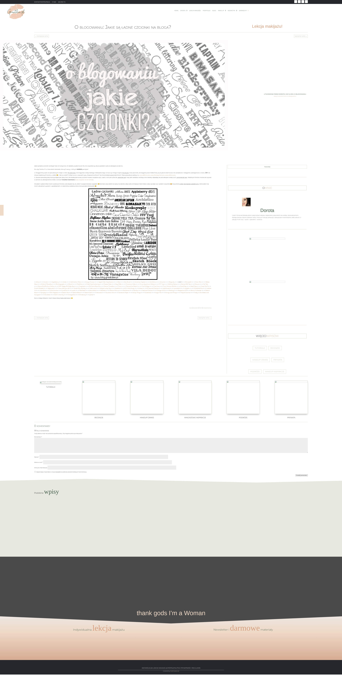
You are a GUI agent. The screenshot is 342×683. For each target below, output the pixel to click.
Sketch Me (65, 292)
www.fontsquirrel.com (157, 175)
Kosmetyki (231, 10)
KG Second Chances (152, 288)
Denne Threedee (109, 286)
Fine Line (156, 286)
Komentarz (38, 437)
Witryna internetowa (40, 467)
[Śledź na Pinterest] (302, 1)
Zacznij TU (61, 2)
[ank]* (91, 295)
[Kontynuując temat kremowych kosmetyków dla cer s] (19, 572)
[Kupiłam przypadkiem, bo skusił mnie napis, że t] (209, 576)
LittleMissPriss (198, 288)
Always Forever (90, 282)
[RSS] (0, 682)
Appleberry (55, 282)
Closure (196, 284)
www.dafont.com (144, 175)
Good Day (183, 286)
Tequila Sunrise (185, 292)
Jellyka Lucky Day (105, 288)
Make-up (221, 10)
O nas (54, 2)
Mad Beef (82, 290)
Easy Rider (118, 284)
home (176, 10)
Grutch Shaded (39, 288)
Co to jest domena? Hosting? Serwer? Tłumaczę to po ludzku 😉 (171, 523)
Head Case (193, 286)
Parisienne (126, 290)
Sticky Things (136, 292)
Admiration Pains (75, 282)
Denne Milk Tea (186, 284)
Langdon (187, 288)
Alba (118, 282)
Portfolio (206, 10)
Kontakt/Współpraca (42, 2)
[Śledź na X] (299, 1)
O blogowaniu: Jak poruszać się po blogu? (171, 539)
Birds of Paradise (46, 284)
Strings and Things (171, 292)
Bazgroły (172, 282)
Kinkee (140, 288)
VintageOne (71, 295)
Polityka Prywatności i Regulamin (187, 668)
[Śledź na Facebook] (295, 1)
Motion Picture (114, 290)
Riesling (171, 290)
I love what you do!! (64, 288)
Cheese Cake (107, 284)
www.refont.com (170, 175)
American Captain (140, 282)
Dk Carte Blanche (94, 286)
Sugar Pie (158, 292)
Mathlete (103, 290)
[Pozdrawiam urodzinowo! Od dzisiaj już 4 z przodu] (323, 562)
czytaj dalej (171, 508)
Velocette (99, 292)
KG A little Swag (129, 288)
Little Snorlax (54, 290)
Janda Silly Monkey (80, 288)
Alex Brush (127, 282)
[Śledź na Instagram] (306, 1)
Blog (214, 10)
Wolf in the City (59, 295)
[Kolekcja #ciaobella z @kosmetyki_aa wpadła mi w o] (133, 581)
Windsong (82, 295)
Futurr (120, 286)
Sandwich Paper (123, 292)
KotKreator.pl (174, 671)
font (285, 96)
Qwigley (43, 292)
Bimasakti (188, 282)
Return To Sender (196, 290)
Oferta (182, 10)
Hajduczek (50, 288)
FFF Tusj (161, 284)
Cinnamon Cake (131, 284)
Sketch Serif (88, 292)
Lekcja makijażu (195, 10)
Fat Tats (205, 284)
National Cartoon (147, 290)
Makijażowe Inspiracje (195, 418)
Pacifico (135, 290)
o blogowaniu (300, 94)
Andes (65, 282)
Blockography (60, 284)
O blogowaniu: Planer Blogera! (171, 504)
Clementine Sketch (132, 286)
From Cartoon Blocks (169, 286)
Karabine (117, 288)
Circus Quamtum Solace (147, 284)
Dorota (282, 94)
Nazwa (36, 457)
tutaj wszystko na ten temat (84, 180)
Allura (38, 282)
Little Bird (43, 290)
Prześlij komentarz (301, 475)
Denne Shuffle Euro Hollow (46, 286)
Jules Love (93, 288)
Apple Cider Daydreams (106, 282)
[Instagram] (0, 680)
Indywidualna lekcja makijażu (154, 668)
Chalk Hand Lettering (93, 284)
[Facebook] (0, 675)
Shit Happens (54, 292)
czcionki (280, 96)
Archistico (153, 282)
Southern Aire (110, 292)
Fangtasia (82, 286)
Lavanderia (177, 288)
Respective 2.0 (182, 290)
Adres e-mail (38, 462)
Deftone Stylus (172, 284)
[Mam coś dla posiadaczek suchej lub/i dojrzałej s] (171, 576)
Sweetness (148, 292)
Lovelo (73, 290)
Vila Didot (47, 295)
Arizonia (162, 282)
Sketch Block (77, 292)
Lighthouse (166, 288)
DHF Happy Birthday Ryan (67, 286)
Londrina (64, 290)
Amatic (45, 282)
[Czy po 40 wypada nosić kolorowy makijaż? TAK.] (285, 564)
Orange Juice (161, 290)
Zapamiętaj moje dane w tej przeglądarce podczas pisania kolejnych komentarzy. (61, 472)
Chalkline (79, 284)
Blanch (70, 284)
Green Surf (204, 286)
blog (275, 96)
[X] (0, 677)
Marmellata (92, 290)
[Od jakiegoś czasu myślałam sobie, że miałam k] (95, 567)
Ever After (198, 282)
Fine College (145, 286)
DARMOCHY (243, 10)
